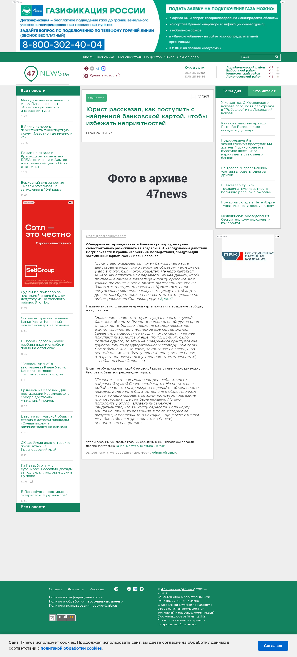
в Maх (160, 446)
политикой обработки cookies (71, 648)
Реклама (97, 589)
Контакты (76, 589)
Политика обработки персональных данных (86, 601)
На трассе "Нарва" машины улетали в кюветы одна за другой (244, 172)
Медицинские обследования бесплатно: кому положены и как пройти (245, 220)
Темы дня (232, 91)
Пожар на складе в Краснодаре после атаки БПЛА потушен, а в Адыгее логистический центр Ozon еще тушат (44, 163)
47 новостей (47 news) (178, 589)
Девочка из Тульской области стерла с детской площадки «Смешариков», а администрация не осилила (46, 424)
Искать (277, 56)
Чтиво (169, 57)
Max (142, 589)
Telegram (135, 589)
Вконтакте (129, 589)
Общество (153, 57)
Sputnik (167, 298)
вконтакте (92, 68)
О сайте (56, 589)
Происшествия (129, 57)
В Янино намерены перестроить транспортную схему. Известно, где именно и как (46, 134)
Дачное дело (188, 57)
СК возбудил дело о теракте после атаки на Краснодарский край (45, 449)
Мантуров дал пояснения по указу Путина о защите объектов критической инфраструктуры (45, 108)
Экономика (105, 57)
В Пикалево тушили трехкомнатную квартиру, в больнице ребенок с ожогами (246, 189)
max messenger (103, 68)
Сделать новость (104, 75)
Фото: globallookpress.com (106, 236)
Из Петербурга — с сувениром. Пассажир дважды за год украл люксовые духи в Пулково (47, 473)
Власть (87, 57)
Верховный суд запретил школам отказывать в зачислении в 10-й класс (42, 188)
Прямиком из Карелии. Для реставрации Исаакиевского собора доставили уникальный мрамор (45, 398)
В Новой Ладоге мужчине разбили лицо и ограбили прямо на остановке (42, 347)
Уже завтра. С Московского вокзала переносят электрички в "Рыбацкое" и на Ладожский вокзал (247, 108)
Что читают (264, 91)
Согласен (273, 646)
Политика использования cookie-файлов (83, 605)
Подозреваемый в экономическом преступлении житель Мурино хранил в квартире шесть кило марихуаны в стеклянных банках (246, 149)
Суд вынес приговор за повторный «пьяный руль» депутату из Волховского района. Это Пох (43, 300)
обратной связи (164, 453)
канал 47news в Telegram (134, 446)
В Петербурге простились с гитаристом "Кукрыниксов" (44, 496)
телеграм (98, 68)
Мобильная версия (86, 68)
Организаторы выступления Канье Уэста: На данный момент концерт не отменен (45, 324)
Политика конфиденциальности (76, 597)
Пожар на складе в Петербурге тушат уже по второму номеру (248, 204)
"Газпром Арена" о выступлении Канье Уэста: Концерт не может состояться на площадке (43, 372)
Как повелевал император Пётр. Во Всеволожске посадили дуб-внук (243, 127)
